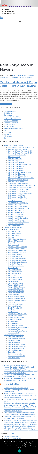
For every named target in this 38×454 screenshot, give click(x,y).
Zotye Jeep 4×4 (13, 333)
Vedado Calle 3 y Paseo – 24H (18, 208)
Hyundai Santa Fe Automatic (18, 258)
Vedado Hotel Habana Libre (18, 218)
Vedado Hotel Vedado (16, 224)
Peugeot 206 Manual (15, 285)
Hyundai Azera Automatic (17, 250)
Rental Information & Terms (13, 128)
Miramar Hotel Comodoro (17, 174)
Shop (5, 138)
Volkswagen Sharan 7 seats (17, 331)
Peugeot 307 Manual (15, 289)
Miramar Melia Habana (16, 182)
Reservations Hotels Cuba (12, 438)
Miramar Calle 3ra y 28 (16, 168)
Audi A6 (11, 237)
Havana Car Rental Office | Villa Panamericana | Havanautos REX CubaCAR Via (20, 379)
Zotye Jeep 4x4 (16, 77)
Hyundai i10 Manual (15, 256)
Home (6, 9)
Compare (7, 134)
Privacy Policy (9, 126)
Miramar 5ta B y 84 (15, 159)
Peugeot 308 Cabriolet (16, 291)
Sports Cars (12, 352)
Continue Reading (6, 104)
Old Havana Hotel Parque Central (20, 193)
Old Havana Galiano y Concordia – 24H (21, 185)
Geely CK (11, 243)
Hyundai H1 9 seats (15, 254)
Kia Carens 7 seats (14, 270)
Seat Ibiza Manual (14, 306)
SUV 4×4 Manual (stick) (16, 356)
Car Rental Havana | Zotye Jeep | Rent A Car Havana (18, 84)
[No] (35, 447)
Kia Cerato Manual (14, 273)
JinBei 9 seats (13, 268)
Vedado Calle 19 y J (15, 204)
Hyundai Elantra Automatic (17, 252)
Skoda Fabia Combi (15, 308)
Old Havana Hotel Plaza (16, 195)
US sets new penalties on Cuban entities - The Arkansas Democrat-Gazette (19, 417)
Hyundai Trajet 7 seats (16, 266)
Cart (5, 130)
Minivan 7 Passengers (15, 350)
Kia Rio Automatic (14, 281)
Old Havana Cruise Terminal (18, 183)
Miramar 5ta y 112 (14, 160)
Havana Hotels (10, 11)
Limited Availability (11, 121)
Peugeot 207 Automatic (16, 287)
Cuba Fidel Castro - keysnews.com (16, 388)
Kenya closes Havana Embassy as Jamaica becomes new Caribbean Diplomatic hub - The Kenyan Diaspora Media (20, 395)
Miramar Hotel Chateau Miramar (19, 172)
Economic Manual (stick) (16, 338)
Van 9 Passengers (14, 358)
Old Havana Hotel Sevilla (17, 197)
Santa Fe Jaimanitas (15, 201)
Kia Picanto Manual (15, 279)
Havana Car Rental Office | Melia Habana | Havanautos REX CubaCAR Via (19, 368)
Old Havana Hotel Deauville (18, 191)
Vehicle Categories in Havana (14, 335)
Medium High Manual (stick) (18, 346)
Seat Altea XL (12, 302)
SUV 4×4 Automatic (15, 354)
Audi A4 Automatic (14, 233)
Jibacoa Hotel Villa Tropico (17, 149)
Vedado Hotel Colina (15, 216)
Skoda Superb (13, 312)
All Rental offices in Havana (13, 145)
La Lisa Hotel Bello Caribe (17, 155)
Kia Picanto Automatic (16, 277)
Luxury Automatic (14, 340)
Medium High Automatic (16, 344)
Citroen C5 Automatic (15, 241)
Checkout (7, 132)
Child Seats (8, 113)
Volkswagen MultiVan (15, 325)
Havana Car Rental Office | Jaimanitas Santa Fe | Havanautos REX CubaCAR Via (20, 375)
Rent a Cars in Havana (19, 75)
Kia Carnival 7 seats (15, 271)
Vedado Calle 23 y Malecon (17, 206)
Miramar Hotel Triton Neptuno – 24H (21, 178)
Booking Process (10, 111)
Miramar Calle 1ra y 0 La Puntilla (19, 164)
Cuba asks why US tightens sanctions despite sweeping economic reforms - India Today (19, 404)
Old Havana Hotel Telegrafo (18, 199)
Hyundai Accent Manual (16, 249)
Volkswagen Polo (14, 329)
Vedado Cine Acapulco (16, 212)
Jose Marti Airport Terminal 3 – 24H (20, 153)
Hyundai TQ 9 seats (15, 264)
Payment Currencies (11, 122)
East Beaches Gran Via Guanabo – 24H (21, 147)
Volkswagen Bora (14, 321)
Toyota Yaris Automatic (16, 317)
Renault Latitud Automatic (17, 300)
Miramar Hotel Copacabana (18, 176)
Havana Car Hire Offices (12, 117)
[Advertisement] (19, 41)
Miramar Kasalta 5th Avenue (18, 180)
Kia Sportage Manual (15, 283)
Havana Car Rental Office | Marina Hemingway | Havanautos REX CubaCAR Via (21, 372)
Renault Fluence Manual (16, 298)
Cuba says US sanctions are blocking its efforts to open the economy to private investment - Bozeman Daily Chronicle (20, 409)
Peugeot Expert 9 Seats (16, 293)
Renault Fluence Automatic (17, 296)
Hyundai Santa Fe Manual (17, 260)
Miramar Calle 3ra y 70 (16, 170)
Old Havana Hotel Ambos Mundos (20, 187)
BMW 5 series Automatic (17, 239)
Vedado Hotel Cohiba (15, 214)
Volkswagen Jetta (14, 323)
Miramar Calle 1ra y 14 (16, 166)
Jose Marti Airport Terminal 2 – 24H (20, 151)
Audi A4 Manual (13, 235)
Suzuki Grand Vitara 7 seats (17, 314)
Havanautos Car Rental (11, 436)
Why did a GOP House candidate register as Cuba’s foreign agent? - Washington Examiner (19, 413)
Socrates (11, 433)
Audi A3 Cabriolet (14, 231)
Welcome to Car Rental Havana (15, 365)
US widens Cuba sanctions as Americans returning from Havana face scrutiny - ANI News (21, 429)
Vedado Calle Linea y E (16, 210)
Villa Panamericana (14, 226)
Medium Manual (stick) (16, 348)
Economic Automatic (15, 337)
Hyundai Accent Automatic (17, 247)
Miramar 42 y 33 (14, 157)
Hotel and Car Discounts (12, 119)
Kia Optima (12, 275)
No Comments (27, 77)
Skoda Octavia (13, 310)
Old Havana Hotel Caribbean (18, 189)
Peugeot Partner (14, 294)
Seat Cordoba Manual (15, 304)
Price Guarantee (9, 124)
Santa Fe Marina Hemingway (18, 203)
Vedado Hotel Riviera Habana (18, 222)
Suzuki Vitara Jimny (15, 316)
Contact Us (9, 13)
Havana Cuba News (11, 384)
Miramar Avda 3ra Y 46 (16, 162)
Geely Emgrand (13, 245)
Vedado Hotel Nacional (16, 220)
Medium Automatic (15, 342)
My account (8, 136)
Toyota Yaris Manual (15, 319)
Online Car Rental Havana (13, 227)
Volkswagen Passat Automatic (18, 327)
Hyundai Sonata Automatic (17, 262)
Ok (19, 451)
